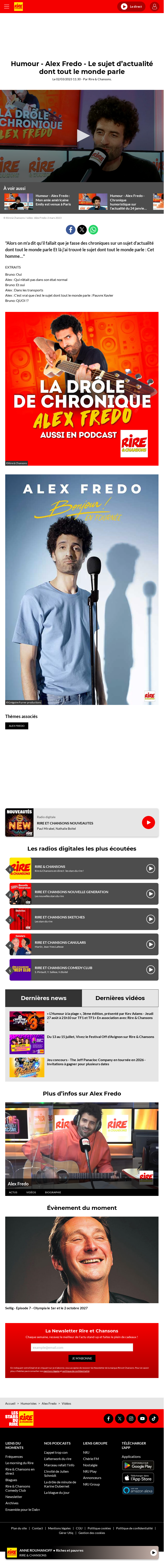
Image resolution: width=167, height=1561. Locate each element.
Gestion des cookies (91, 1533)
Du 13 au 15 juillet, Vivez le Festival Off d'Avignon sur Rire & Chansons (100, 1036)
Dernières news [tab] (44, 998)
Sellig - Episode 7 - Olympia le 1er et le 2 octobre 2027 (46, 1308)
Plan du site (19, 1528)
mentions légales (51, 1371)
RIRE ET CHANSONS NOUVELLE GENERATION (71, 892)
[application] (82, 136)
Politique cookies (99, 1528)
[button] (82, 135)
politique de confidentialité (75, 1371)
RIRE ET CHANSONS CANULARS (60, 942)
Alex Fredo (18, 1183)
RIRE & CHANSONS (50, 866)
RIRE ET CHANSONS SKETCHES (60, 917)
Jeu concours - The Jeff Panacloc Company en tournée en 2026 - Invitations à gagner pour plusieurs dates (96, 1062)
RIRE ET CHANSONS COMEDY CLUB (63, 968)
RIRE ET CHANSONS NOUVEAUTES (65, 823)
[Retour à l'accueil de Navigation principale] (18, 6)
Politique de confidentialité (134, 1528)
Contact (37, 1528)
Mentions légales (59, 1528)
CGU (79, 1528)
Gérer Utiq (66, 1533)
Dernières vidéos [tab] (120, 998)
